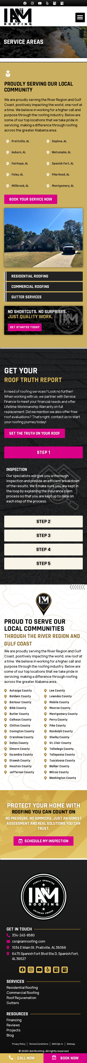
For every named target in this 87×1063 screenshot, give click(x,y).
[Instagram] (32, 3)
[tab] (43, 452)
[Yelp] (47, 3)
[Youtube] (40, 3)
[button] (80, 17)
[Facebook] (25, 3)
